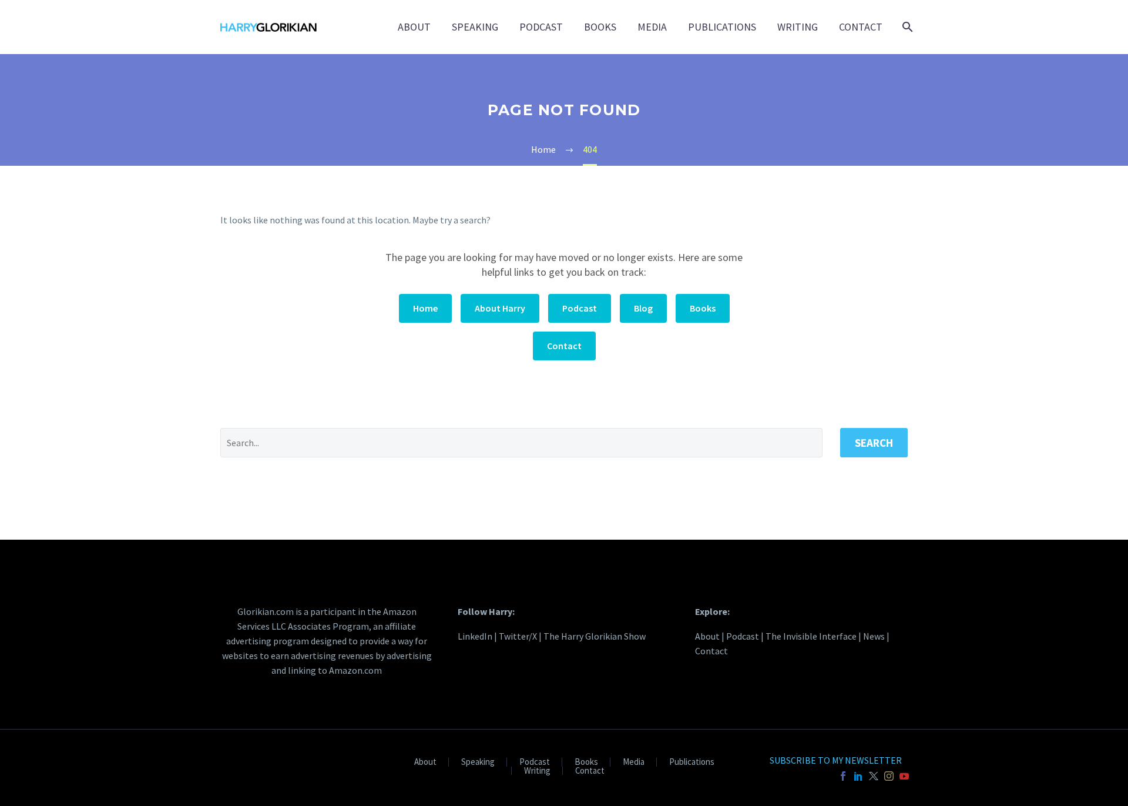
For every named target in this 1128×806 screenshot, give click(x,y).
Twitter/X (518, 636)
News (874, 636)
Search (874, 443)
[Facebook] (843, 776)
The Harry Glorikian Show (594, 636)
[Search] (906, 27)
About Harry (500, 308)
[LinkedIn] (858, 776)
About (414, 27)
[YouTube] (904, 776)
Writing (797, 27)
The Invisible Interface (811, 636)
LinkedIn (475, 636)
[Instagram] (889, 776)
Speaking (475, 27)
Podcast (541, 27)
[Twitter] (873, 776)
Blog (643, 308)
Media (652, 27)
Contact (860, 27)
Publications (722, 27)
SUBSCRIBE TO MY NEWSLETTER (836, 760)
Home (425, 308)
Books (600, 27)
